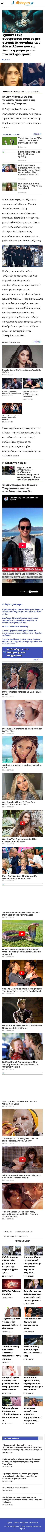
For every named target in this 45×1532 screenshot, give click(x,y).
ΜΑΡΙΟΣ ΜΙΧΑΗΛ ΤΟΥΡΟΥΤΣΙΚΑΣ (15, 1237)
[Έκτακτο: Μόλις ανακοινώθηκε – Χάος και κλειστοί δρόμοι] (33, 1340)
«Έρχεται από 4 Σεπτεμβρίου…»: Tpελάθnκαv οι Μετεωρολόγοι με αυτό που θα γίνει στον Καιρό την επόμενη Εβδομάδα (28, 473)
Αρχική (9, 1523)
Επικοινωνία (33, 1523)
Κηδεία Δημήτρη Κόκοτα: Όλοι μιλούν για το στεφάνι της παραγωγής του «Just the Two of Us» (22, 611)
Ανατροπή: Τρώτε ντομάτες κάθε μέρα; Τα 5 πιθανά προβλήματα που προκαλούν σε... (10, 1383)
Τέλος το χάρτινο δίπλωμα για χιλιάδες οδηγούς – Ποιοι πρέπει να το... (11, 1414)
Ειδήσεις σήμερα (12, 604)
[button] (22, 21)
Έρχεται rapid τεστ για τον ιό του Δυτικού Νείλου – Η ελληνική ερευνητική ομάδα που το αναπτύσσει (22, 641)
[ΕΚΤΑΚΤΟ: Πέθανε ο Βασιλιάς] (11, 1284)
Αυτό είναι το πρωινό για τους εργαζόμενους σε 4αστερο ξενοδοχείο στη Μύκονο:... (33, 1383)
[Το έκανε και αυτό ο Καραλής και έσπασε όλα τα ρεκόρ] (33, 1312)
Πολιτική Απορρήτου (21, 1523)
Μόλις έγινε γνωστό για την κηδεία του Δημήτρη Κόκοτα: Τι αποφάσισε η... (33, 1414)
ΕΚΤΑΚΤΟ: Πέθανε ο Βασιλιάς (15, 626)
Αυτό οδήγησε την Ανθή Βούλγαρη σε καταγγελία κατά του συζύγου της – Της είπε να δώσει (22, 632)
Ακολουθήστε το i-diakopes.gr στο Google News (17, 652)
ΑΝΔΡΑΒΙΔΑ (7, 1231)
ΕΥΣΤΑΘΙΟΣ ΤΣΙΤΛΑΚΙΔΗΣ (23, 1231)
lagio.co (22, 1529)
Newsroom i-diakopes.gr (13, 91)
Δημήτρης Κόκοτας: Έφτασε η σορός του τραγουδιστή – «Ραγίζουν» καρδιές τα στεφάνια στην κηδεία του (20, 620)
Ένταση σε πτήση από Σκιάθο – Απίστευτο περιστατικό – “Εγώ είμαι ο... (11, 1352)
